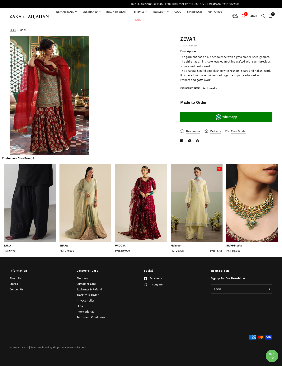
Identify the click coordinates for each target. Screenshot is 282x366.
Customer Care (87, 271)
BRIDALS (139, 11)
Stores (14, 284)
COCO (177, 11)
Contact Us (16, 289)
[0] (269, 16)
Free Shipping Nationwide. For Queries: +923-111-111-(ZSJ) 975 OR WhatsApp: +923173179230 (166, 4)
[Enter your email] (268, 289)
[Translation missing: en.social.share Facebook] (182, 140)
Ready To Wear (115, 11)
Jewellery (159, 11)
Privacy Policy (85, 300)
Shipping (82, 278)
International (85, 311)
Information (18, 271)
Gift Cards (215, 11)
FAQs (80, 306)
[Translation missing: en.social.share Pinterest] (198, 140)
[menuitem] (66, 12)
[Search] (263, 16)
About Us (15, 278)
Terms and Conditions (91, 317)
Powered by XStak (77, 347)
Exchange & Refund (89, 289)
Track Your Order (88, 295)
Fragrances (195, 11)
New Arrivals (65, 11)
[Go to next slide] (265, 209)
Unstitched (90, 11)
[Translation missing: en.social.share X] (190, 140)
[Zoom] (81, 43)
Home (13, 30)
